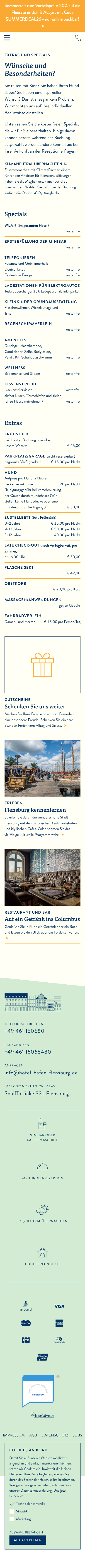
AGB (33, 1435)
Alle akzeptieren (27, 1540)
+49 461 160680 (24, 1031)
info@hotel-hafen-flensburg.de (41, 1073)
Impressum (14, 1435)
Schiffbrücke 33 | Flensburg (37, 1091)
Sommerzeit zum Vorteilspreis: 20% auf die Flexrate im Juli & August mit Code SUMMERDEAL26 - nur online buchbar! (42, 12)
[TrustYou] (42, 1391)
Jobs (77, 1435)
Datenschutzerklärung (36, 1490)
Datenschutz (54, 1435)
